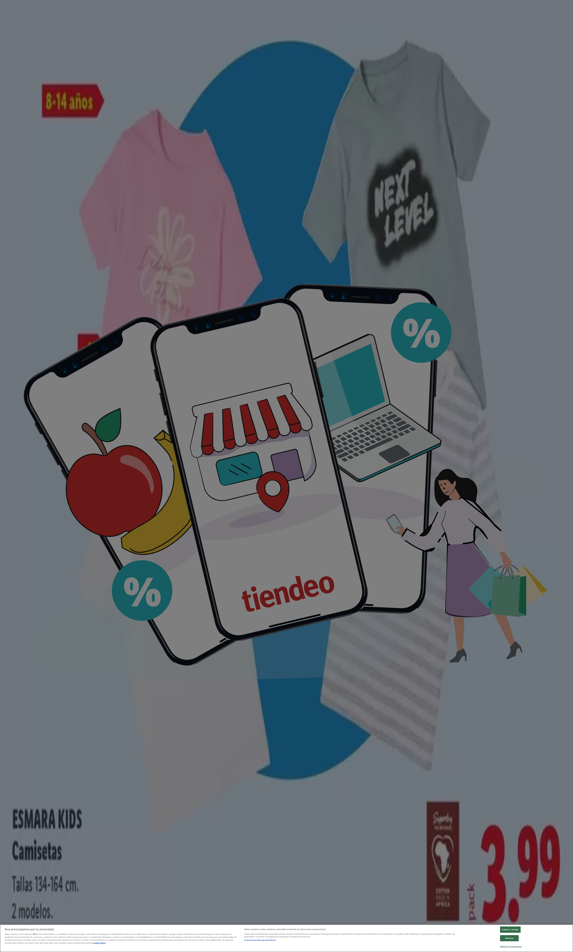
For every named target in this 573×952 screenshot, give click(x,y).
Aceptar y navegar (510, 929)
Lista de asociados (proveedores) (260, 940)
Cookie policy (99, 943)
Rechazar (509, 938)
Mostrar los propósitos (511, 946)
